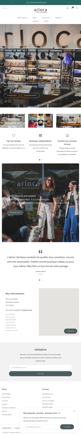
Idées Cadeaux (22, 18)
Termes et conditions (8, 408)
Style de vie (46, 18)
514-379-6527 (46, 397)
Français (4, 8)
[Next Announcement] (69, 2)
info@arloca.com (47, 394)
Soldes (46, 21)
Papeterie (58, 18)
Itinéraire (70, 331)
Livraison (5, 401)
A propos (35, 21)
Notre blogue (12, 95)
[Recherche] (77, 8)
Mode (34, 18)
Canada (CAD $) (6, 428)
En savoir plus (15, 212)
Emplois (4, 404)
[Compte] (67, 8)
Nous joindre (6, 397)
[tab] (39, 159)
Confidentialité (6, 415)
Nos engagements (30, 95)
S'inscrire (67, 427)
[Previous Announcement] (12, 2)
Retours (4, 411)
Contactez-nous (27, 310)
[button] (38, 104)
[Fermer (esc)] (74, 411)
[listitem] (40, 2)
